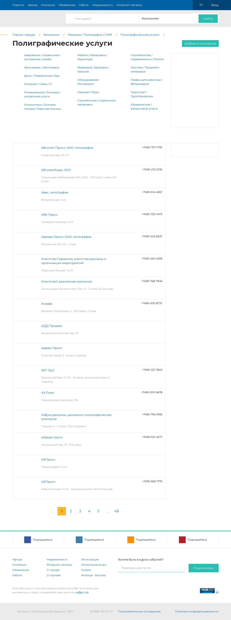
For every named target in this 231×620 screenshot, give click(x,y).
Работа (83, 5)
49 (116, 511)
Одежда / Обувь (88, 92)
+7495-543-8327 (152, 236)
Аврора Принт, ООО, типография (66, 236)
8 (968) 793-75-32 (101, 611)
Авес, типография (54, 192)
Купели (86, 570)
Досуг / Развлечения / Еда (41, 75)
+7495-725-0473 (152, 214)
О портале (54, 575)
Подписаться (204, 568)
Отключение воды (93, 564)
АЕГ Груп (48, 370)
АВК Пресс (49, 214)
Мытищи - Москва (93, 575)
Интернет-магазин (129, 5)
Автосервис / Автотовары (41, 67)
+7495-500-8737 (151, 303)
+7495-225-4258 (152, 258)
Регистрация (90, 559)
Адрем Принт (51, 348)
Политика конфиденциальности (196, 611)
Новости (18, 5)
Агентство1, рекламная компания (66, 281)
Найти (208, 18)
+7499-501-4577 (152, 437)
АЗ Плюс (47, 392)
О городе (53, 570)
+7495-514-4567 (152, 192)
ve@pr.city (82, 592)
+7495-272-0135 (152, 169)
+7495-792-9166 (152, 414)
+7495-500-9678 (151, 392)
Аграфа (46, 303)
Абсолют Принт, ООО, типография (67, 147)
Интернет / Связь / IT (38, 84)
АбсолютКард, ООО (56, 170)
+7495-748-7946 (151, 281)
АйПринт (48, 459)
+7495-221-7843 (152, 369)
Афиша (32, 5)
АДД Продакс (52, 326)
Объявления (67, 5)
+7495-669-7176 (152, 481)
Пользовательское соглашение (139, 611)
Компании (48, 5)
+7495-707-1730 (152, 147)
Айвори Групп (52, 437)
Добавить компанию (200, 43)
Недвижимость (102, 5)
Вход (215, 5)
